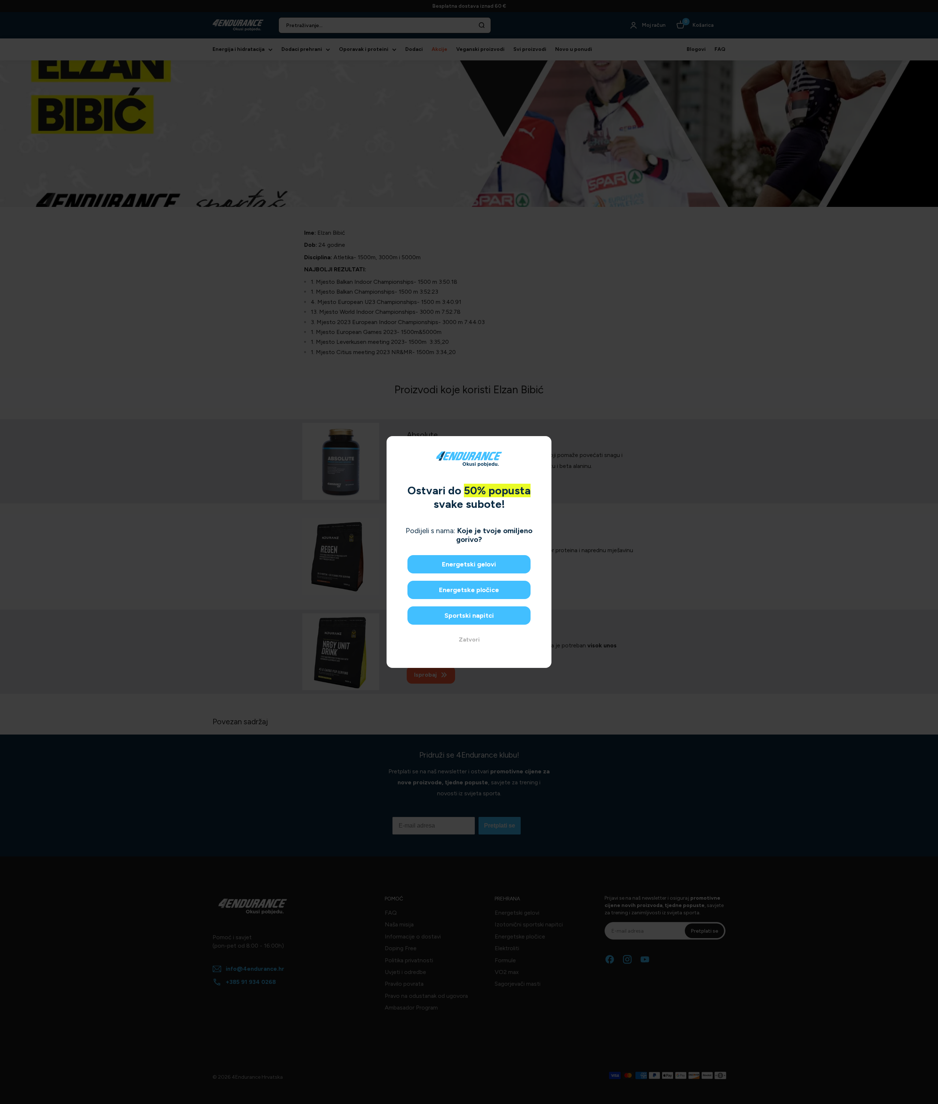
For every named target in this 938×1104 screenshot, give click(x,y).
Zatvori (469, 639)
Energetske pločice (469, 590)
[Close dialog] (543, 444)
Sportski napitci (469, 616)
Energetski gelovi (469, 564)
